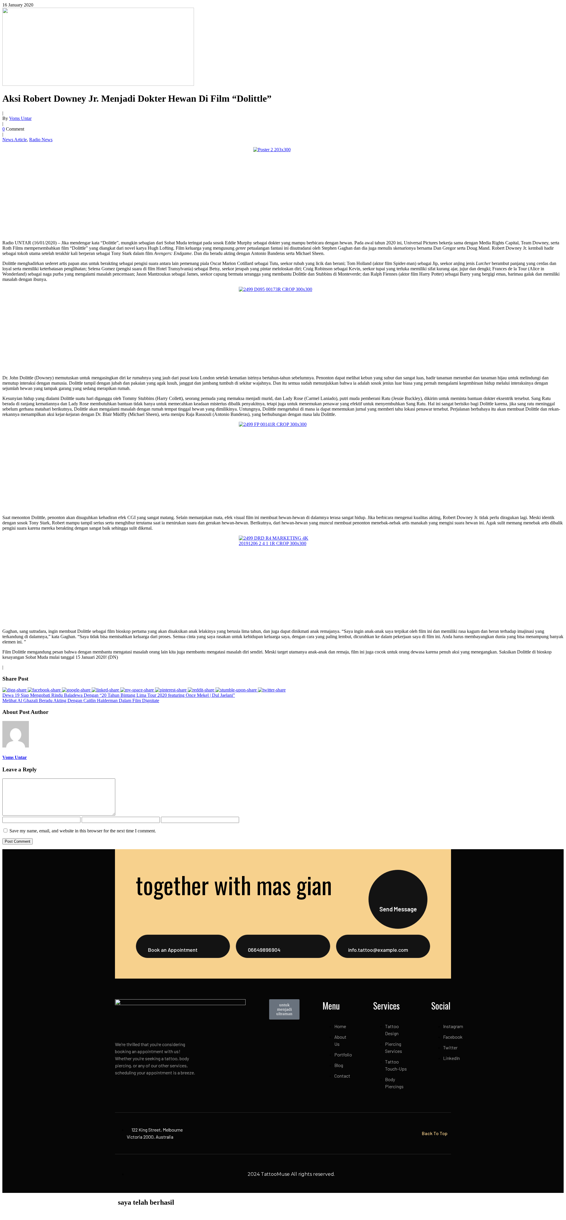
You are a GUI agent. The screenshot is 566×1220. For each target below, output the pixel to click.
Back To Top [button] (434, 1133)
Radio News (40, 139)
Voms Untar (20, 118)
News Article (14, 139)
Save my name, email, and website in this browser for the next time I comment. (82, 830)
